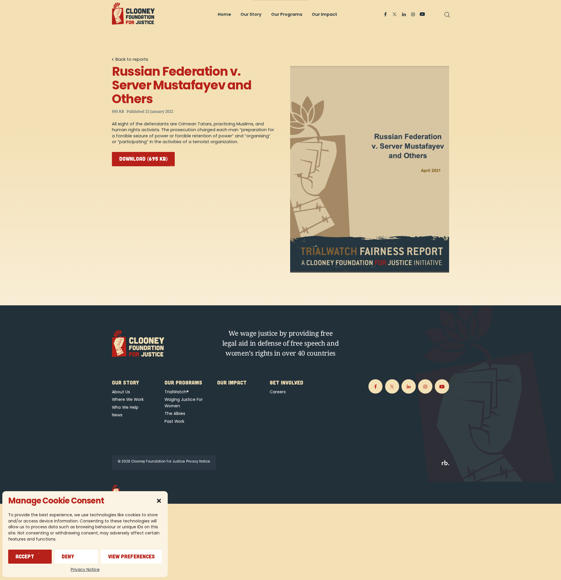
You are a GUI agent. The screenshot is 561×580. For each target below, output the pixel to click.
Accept (24, 556)
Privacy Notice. (198, 461)
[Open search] (447, 15)
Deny (68, 556)
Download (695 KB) (143, 158)
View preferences (131, 556)
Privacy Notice (85, 569)
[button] (159, 501)
